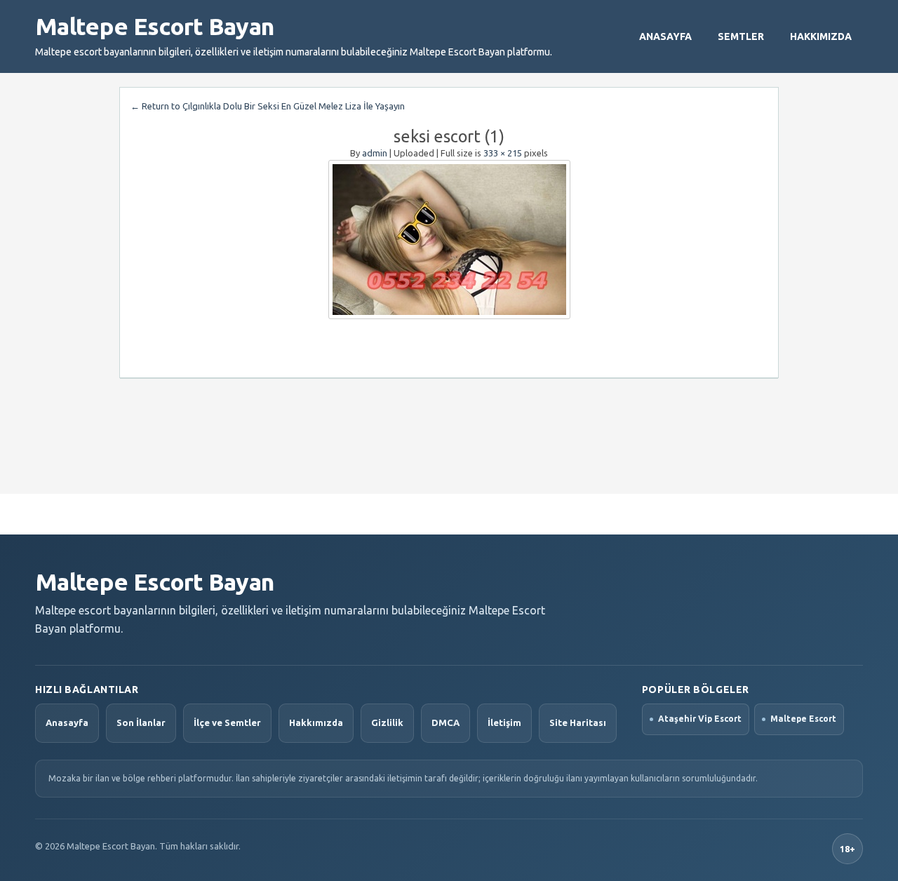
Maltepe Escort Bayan (154, 26)
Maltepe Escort (803, 718)
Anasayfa (665, 36)
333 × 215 (502, 153)
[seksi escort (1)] (449, 239)
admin (374, 153)
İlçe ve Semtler (227, 722)
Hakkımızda (821, 36)
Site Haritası (577, 722)
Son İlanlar (141, 722)
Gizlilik (387, 722)
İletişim (504, 722)
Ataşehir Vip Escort (700, 718)
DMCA (445, 722)
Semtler (741, 36)
